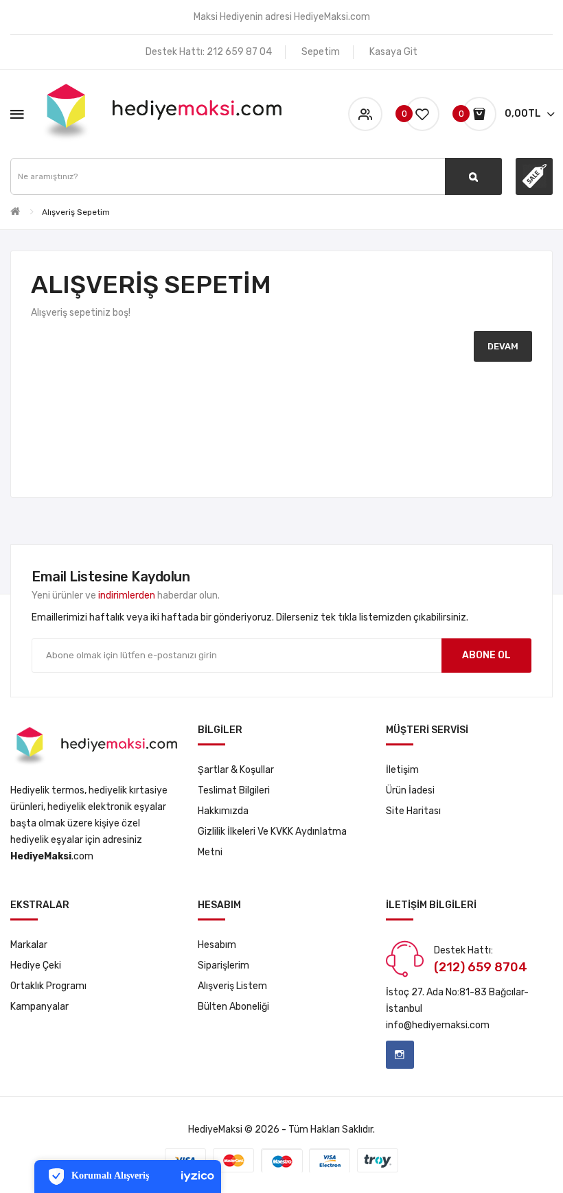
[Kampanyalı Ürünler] (534, 176)
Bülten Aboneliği (233, 1006)
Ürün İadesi (410, 790)
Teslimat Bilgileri (234, 790)
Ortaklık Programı (48, 986)
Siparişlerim (223, 965)
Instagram (400, 1055)
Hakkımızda (223, 811)
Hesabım (217, 945)
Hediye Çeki (35, 965)
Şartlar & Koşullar (236, 770)
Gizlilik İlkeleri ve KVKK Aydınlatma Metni (272, 842)
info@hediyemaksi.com (438, 1025)
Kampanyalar (39, 1006)
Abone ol (486, 655)
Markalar (28, 945)
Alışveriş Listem (232, 986)
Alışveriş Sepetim (76, 212)
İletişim (402, 770)
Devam (502, 346)
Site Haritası (413, 811)
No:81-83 (466, 992)
